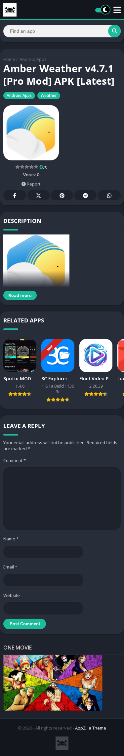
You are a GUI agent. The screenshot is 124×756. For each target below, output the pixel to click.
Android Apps (33, 59)
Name (11, 539)
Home (9, 59)
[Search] (114, 31)
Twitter (38, 195)
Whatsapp (109, 195)
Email (10, 567)
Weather (49, 95)
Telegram (85, 195)
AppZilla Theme (90, 728)
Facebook (14, 195)
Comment (14, 460)
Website (11, 595)
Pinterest (62, 195)
